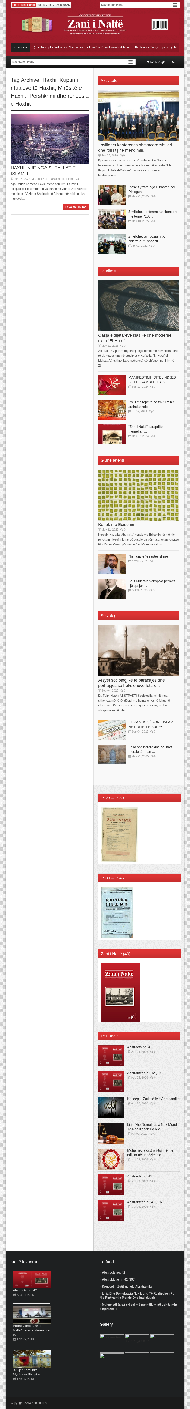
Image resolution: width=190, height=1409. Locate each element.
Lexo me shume (75, 207)
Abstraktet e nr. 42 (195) (145, 1073)
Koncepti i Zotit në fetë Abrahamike (50, 47)
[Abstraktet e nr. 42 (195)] (111, 1081)
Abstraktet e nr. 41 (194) (145, 1202)
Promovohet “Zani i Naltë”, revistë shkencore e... (31, 1330)
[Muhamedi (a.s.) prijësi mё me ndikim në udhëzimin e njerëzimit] (111, 1159)
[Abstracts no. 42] (111, 1055)
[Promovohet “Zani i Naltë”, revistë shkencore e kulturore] (32, 1315)
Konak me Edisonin (116, 524)
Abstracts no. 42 (139, 1047)
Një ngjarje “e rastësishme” (148, 556)
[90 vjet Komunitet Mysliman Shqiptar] (32, 1359)
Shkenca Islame (64, 179)
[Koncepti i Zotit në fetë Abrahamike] (111, 1107)
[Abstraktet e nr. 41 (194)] (111, 1210)
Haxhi (49, 80)
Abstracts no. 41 (139, 1176)
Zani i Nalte (42, 179)
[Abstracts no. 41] (111, 1184)
